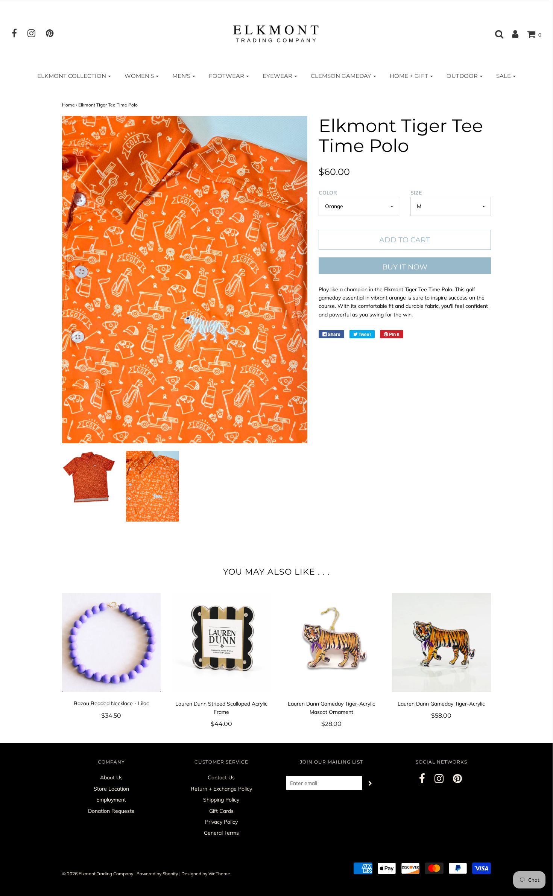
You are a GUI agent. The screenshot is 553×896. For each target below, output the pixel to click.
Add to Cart (404, 240)
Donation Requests (111, 811)
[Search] (495, 33)
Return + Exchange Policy (221, 788)
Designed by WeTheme (205, 873)
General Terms (221, 832)
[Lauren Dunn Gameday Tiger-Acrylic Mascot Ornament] (331, 642)
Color (328, 192)
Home (68, 105)
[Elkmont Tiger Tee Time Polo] (88, 477)
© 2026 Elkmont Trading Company (97, 873)
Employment (111, 799)
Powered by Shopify (157, 873)
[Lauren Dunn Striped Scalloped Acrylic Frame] (221, 642)
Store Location (111, 788)
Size (416, 192)
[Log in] (511, 33)
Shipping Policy (221, 799)
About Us (111, 777)
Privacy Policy (221, 821)
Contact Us (221, 777)
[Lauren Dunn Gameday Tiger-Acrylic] (441, 642)
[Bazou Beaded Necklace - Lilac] (111, 642)
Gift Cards (221, 811)
